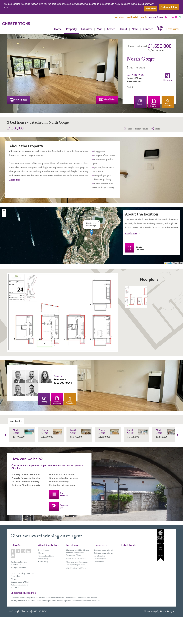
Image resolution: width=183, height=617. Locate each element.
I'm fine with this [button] (169, 7)
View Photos (20, 99)
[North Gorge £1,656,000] (136, 441)
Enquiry (140, 104)
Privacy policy (43, 559)
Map (99, 29)
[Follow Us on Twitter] (18, 551)
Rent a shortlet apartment (62, 485)
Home (58, 29)
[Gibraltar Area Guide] (129, 248)
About (123, 29)
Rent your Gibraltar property (25, 485)
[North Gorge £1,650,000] (108, 441)
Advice (111, 29)
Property (71, 29)
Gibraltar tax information (62, 474)
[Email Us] (176, 16)
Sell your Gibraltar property (25, 481)
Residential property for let (103, 553)
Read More (131, 234)
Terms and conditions (46, 556)
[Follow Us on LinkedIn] (28, 551)
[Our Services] (54, 494)
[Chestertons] (16, 26)
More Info (15, 180)
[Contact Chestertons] (54, 506)
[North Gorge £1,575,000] (79, 441)
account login (157, 16)
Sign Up (160, 28)
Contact (148, 29)
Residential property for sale (103, 550)
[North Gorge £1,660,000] (165, 441)
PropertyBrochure (154, 105)
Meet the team (43, 550)
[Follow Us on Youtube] (13, 555)
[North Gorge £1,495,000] (22, 441)
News (135, 29)
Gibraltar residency (58, 481)
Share (157, 129)
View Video (109, 99)
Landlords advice (100, 559)
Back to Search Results (137, 129)
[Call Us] (173, 16)
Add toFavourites (168, 105)
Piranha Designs (167, 611)
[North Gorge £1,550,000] (51, 441)
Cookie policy (43, 562)
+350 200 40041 (39, 611)
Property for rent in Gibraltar (26, 478)
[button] (91, 233)
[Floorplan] (136, 297)
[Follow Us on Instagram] (23, 551)
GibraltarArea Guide (140, 248)
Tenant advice (99, 562)
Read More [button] (151, 8)
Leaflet (169, 263)
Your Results (15, 421)
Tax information (99, 556)
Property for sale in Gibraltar (25, 474)
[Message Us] (180, 16)
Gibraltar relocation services (63, 478)
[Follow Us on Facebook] (13, 551)
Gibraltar (86, 29)
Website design (150, 611)
